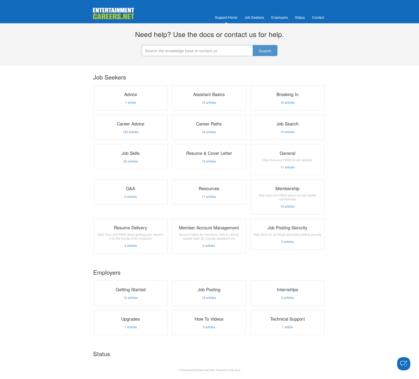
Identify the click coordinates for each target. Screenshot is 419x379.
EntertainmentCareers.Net (195, 370)
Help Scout (234, 370)
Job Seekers (254, 17)
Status (300, 17)
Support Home (226, 17)
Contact (318, 17)
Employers (279, 17)
